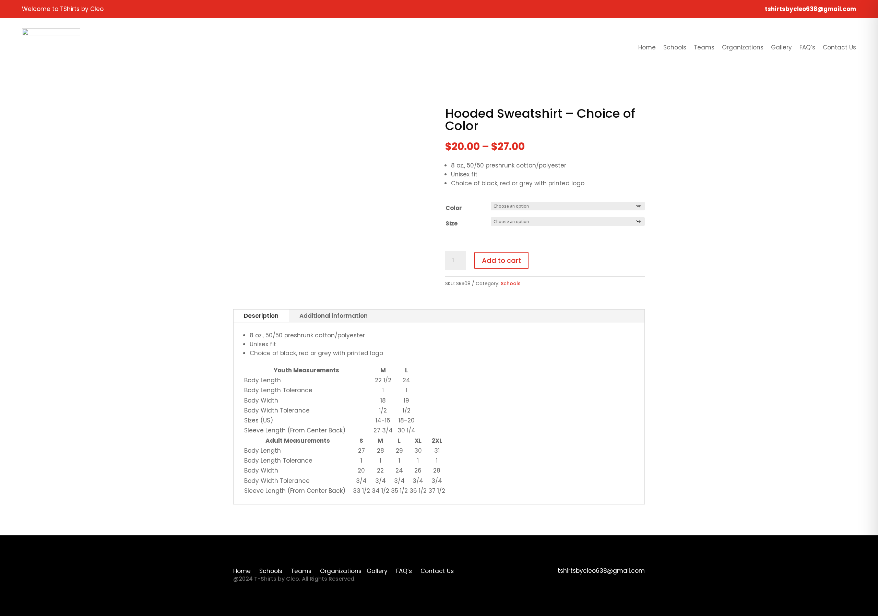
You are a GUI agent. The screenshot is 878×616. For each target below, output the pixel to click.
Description (261, 316)
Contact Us (839, 47)
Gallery (781, 47)
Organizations (742, 47)
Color (454, 208)
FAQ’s (807, 47)
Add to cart (501, 260)
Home (647, 47)
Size (452, 223)
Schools (674, 47)
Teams (704, 47)
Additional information (333, 316)
